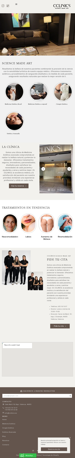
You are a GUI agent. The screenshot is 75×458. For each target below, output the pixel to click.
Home (4, 419)
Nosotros (5, 440)
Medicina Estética (8, 424)
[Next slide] (69, 169)
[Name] (70, 396)
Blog (4, 436)
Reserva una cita (54, 449)
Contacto (5, 445)
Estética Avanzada (9, 432)
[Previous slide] (43, 169)
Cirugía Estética (8, 428)
